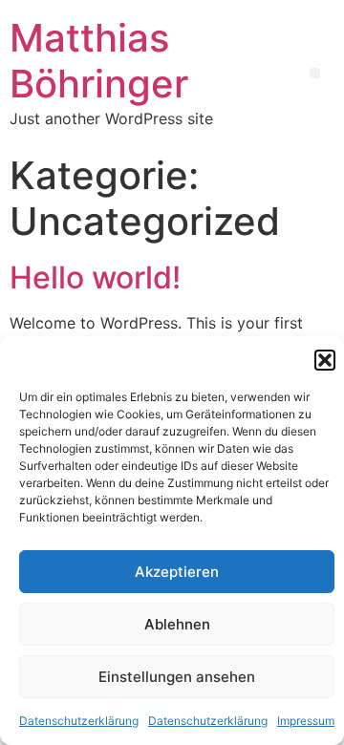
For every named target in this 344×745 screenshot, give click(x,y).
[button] (324, 360)
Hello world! (95, 277)
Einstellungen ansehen (176, 677)
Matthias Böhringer (99, 60)
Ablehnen (177, 624)
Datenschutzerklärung (79, 720)
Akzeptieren (177, 572)
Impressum (305, 720)
